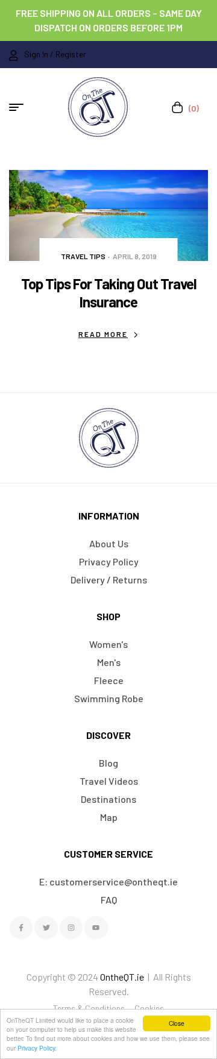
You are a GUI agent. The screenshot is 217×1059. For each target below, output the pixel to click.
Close (176, 1023)
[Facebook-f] (21, 927)
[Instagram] (71, 927)
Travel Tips (83, 256)
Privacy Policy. (37, 1047)
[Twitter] (45, 927)
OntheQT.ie (122, 976)
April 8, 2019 (135, 256)
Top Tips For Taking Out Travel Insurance (109, 292)
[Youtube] (95, 927)
